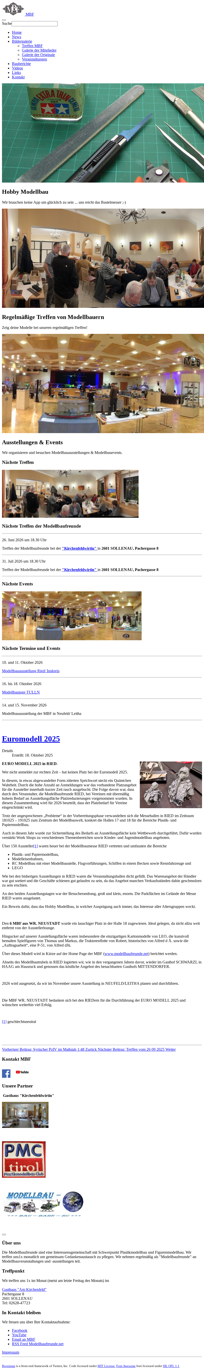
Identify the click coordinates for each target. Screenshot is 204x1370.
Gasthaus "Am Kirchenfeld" (24, 1289)
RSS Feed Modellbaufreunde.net (37, 1344)
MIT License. (106, 1366)
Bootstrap (8, 1366)
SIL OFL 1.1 (171, 1366)
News (16, 37)
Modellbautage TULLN (21, 692)
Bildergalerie (22, 41)
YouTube (19, 1335)
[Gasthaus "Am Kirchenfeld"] (25, 1126)
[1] (35, 846)
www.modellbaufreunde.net (126, 954)
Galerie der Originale (38, 55)
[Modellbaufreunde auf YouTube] (22, 1076)
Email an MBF (23, 1339)
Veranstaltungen (34, 59)
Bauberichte (21, 64)
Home (17, 32)
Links (16, 72)
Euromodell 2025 (31, 738)
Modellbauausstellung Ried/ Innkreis (30, 671)
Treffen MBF (32, 46)
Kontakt (18, 77)
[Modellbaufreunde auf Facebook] (6, 1076)
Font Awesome (126, 1366)
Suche (7, 23)
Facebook (19, 1330)
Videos (17, 68)
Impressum (10, 1352)
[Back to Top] (4, 1234)
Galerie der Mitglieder (39, 50)
